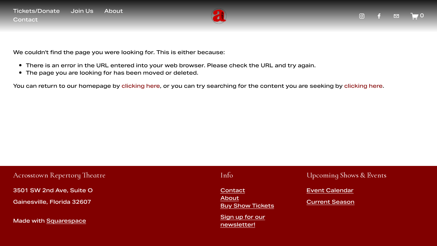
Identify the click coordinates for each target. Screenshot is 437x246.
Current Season (330, 203)
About (229, 199)
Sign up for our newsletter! (242, 221)
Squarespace (66, 222)
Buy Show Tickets (247, 206)
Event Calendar (330, 191)
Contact (232, 191)
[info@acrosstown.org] (396, 16)
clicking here (141, 86)
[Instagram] (362, 16)
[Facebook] (379, 16)
